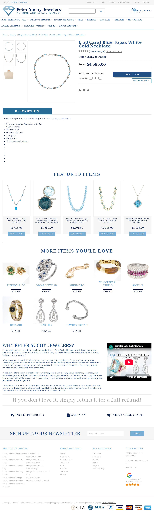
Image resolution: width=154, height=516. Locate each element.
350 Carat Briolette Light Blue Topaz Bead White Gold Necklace (77, 220)
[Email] (84, 90)
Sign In (95, 462)
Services (63, 468)
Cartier (46, 324)
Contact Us (97, 456)
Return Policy (65, 456)
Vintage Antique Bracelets (13, 480)
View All (16, 291)
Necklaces (119, 20)
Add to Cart (16, 234)
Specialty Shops (66, 459)
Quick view (16, 198)
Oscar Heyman (46, 285)
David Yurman (77, 324)
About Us (63, 453)
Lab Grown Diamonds (40, 20)
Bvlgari (16, 324)
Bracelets (105, 20)
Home (3, 20)
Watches (39, 26)
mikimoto (77, 285)
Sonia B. (138, 285)
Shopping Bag (98, 468)
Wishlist (111, 2)
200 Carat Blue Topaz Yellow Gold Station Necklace (107, 220)
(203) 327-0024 (19, 2)
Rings (80, 20)
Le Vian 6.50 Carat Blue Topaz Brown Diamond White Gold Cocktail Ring (46, 220)
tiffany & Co (16, 285)
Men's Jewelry (135, 20)
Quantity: (83, 78)
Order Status (92, 2)
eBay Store (64, 462)
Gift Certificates (124, 2)
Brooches (29, 26)
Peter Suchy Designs (64, 20)
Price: (82, 64)
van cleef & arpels (107, 284)
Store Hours (14, 20)
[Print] (88, 90)
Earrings (91, 20)
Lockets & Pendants (10, 26)
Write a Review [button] (114, 51)
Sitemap (63, 474)
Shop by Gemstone (67, 26)
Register (146, 2)
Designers (64, 471)
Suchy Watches (32, 453)
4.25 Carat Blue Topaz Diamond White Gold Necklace (16, 220)
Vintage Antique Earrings (12, 477)
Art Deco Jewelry (33, 477)
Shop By (51, 26)
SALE (24, 20)
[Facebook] (80, 90)
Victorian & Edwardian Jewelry (38, 480)
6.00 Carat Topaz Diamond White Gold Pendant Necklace (138, 220)
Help (103, 2)
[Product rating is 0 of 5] (83, 51)
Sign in (136, 2)
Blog (62, 465)
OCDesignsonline (109, 503)
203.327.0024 (131, 468)
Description (27, 111)
